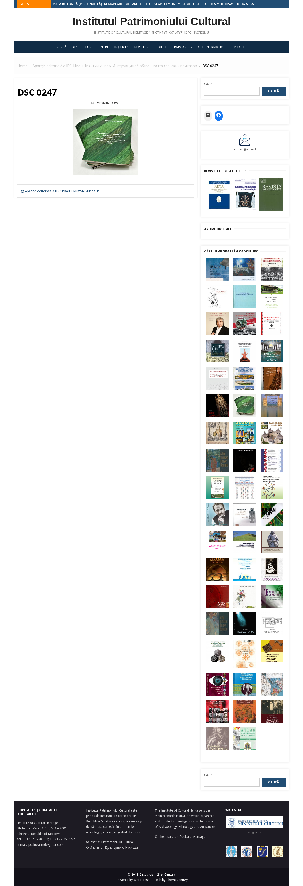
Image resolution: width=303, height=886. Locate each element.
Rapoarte (182, 47)
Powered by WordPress (132, 880)
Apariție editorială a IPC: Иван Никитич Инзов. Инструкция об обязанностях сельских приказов (64, 191)
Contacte (238, 47)
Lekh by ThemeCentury (171, 880)
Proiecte (161, 47)
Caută (208, 84)
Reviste (140, 47)
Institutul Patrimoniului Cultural (152, 21)
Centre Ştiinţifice (112, 47)
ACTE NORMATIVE (211, 47)
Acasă (61, 47)
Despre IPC (80, 47)
